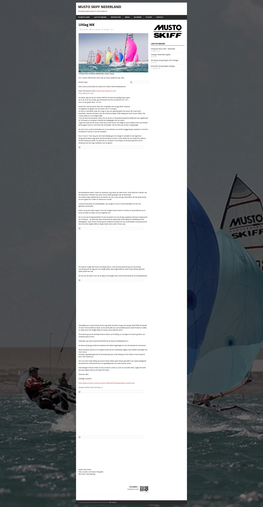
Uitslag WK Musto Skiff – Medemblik (163, 49)
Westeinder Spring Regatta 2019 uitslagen (165, 60)
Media (127, 17)
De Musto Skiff (84, 17)
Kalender (137, 17)
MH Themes (112, 502)
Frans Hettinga (95, 29)
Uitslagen (106, 29)
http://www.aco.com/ (108, 91)
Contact (159, 17)
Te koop (149, 17)
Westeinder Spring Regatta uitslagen (163, 66)
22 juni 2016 (84, 29)
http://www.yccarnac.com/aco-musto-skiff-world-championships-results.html (107, 383)
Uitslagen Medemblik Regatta (160, 55)
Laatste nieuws (100, 17)
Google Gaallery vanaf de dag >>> (91, 387)
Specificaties (116, 17)
